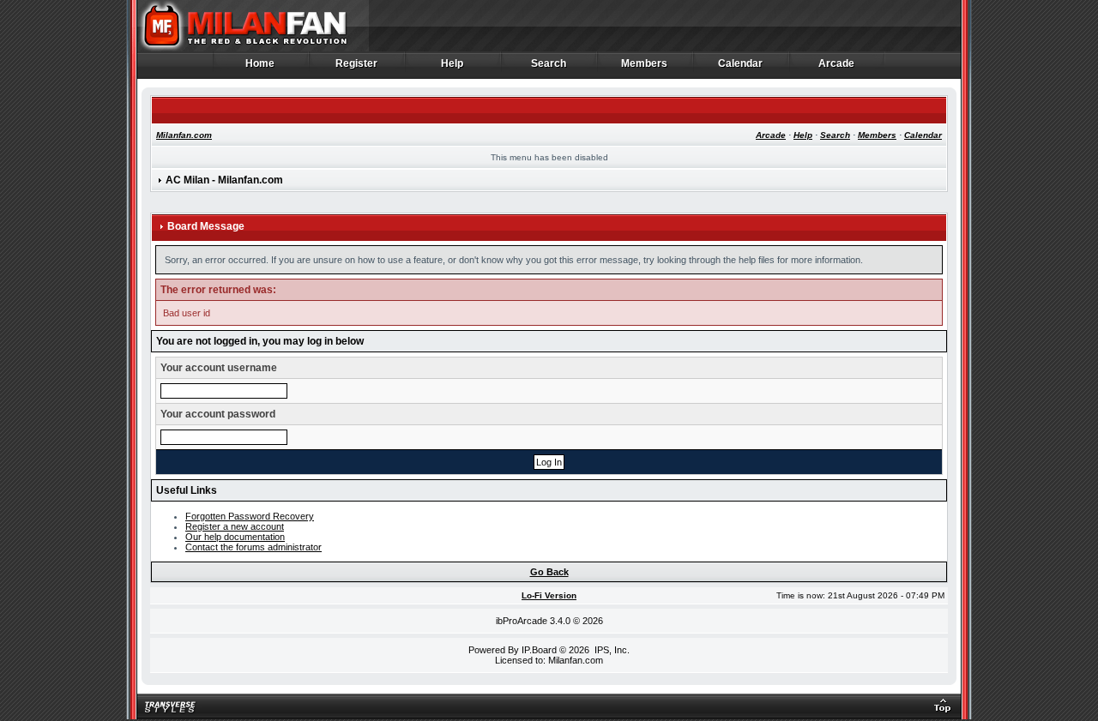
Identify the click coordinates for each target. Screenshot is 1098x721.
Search (549, 63)
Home (260, 63)
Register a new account (234, 526)
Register (356, 63)
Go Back (549, 572)
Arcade (836, 63)
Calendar (740, 63)
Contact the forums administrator (253, 547)
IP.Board (539, 650)
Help (452, 63)
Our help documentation (235, 537)
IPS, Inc (610, 650)
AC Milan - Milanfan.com (224, 180)
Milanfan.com (184, 135)
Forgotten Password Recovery (249, 516)
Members (644, 63)
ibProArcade (521, 621)
